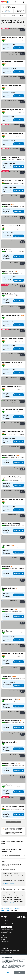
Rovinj (7, 910)
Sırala (5, 15)
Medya (2, 943)
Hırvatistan (17, 908)
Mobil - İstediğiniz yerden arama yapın (10, 950)
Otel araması (4, 908)
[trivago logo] (5, 2)
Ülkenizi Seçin (4, 920)
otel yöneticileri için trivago (7, 952)
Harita (21, 15)
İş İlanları (3, 939)
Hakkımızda (4, 937)
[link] (15, 2)
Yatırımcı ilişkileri (5, 941)
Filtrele (13, 15)
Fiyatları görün (17, 47)
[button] (13, 7)
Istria (2, 910)
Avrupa (11, 908)
